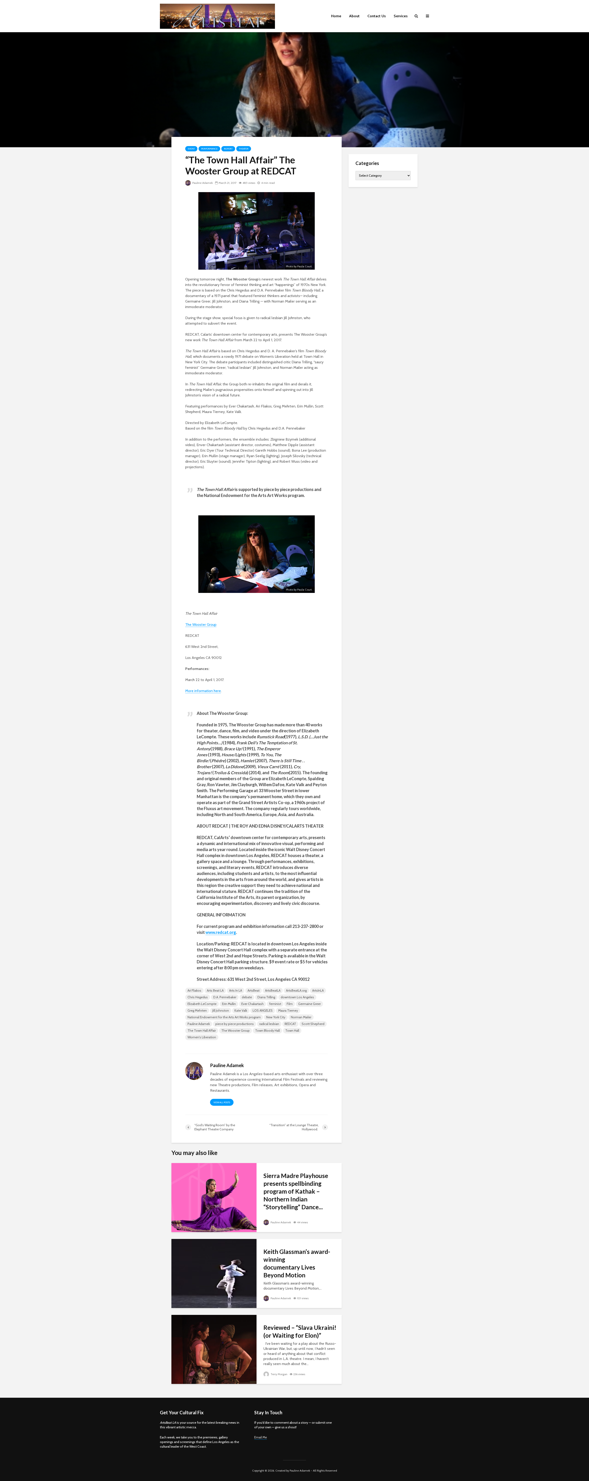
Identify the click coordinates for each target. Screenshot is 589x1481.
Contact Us (376, 16)
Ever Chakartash (252, 1004)
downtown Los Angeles (297, 997)
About (354, 16)
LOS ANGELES (263, 1010)
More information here (203, 691)
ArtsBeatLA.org (296, 990)
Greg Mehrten (197, 1010)
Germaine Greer (309, 1004)
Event (191, 148)
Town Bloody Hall (267, 1030)
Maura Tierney (288, 1010)
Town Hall (292, 1030)
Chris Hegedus (198, 997)
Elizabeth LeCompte (202, 1004)
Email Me (260, 1437)
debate (247, 997)
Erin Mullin (229, 1004)
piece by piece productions (234, 1024)
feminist (275, 1004)
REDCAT (290, 1024)
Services (401, 16)
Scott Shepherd (313, 1024)
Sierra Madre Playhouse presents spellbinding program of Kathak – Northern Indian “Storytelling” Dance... (295, 1191)
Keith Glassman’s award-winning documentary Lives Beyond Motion (296, 1263)
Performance (209, 148)
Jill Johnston (220, 1010)
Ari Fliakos (194, 990)
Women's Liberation (202, 1037)
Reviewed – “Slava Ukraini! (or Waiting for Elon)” (299, 1331)
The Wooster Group (235, 1030)
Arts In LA (235, 990)
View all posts (222, 1102)
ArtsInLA (318, 990)
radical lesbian (269, 1024)
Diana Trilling (266, 997)
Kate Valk (240, 1010)
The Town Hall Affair (202, 1030)
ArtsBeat (254, 990)
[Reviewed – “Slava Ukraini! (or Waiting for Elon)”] (214, 1349)
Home (336, 16)
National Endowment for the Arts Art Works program (224, 1017)
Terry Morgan (278, 1374)
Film (290, 1004)
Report (228, 148)
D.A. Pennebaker (224, 997)
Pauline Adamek (202, 183)
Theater (243, 148)
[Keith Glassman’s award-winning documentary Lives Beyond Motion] (214, 1273)
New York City (275, 1017)
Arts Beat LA (215, 990)
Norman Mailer (301, 1017)
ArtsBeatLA (272, 990)
